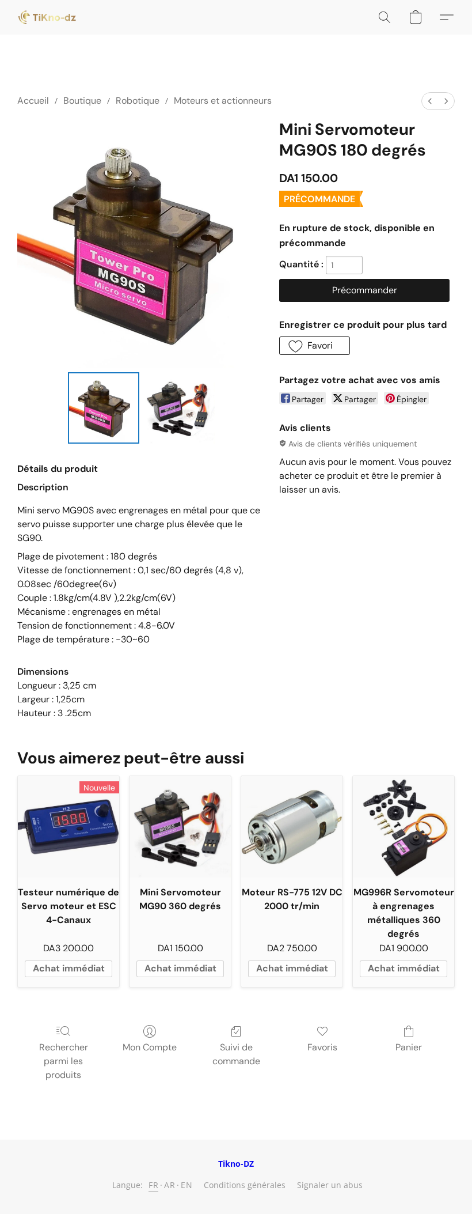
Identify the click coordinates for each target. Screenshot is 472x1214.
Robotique (137, 100)
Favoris (322, 1047)
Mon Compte (150, 1047)
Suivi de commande (236, 1054)
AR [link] (169, 1184)
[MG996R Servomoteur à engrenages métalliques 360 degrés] (403, 827)
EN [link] (186, 1184)
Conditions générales (245, 1184)
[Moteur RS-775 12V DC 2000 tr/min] (291, 827)
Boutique (82, 100)
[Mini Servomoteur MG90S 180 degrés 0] (103, 408)
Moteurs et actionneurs (223, 100)
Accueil (33, 100)
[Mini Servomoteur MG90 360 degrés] (180, 827)
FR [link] (153, 1184)
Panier (408, 1047)
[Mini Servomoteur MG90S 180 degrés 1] (179, 408)
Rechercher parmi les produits (63, 1061)
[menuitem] (430, 101)
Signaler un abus (330, 1184)
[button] (47, 17)
